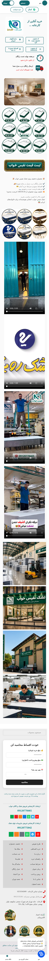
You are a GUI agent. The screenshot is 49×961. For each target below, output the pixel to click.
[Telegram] (33, 816)
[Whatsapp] (28, 816)
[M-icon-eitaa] (20, 816)
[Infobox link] (24, 58)
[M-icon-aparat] (16, 816)
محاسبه (24, 782)
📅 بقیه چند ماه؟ (37, 770)
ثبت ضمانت (17, 9)
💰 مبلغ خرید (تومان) (35, 750)
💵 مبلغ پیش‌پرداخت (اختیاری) (32, 760)
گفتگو (30, 9)
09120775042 (24, 827)
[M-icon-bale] (12, 816)
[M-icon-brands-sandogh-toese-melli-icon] (24, 816)
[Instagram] (37, 816)
